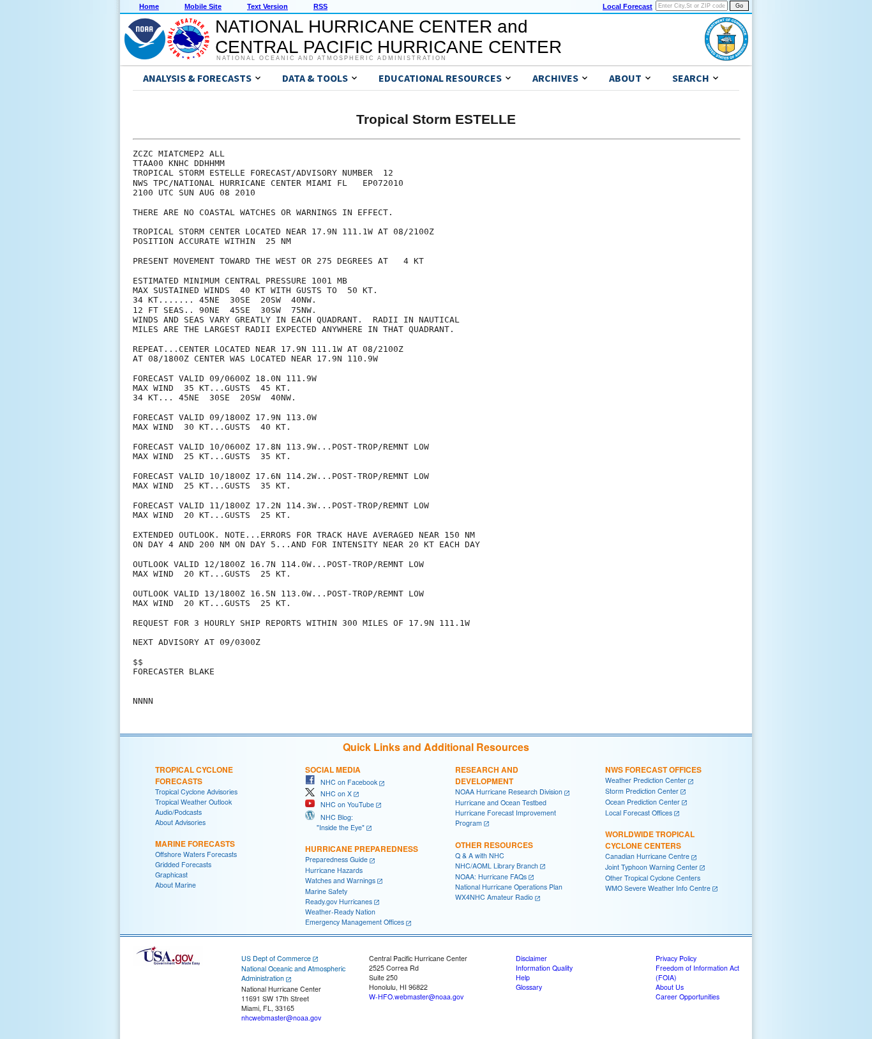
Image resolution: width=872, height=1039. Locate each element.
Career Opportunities (687, 996)
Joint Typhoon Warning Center (651, 867)
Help (523, 977)
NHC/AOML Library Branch (496, 865)
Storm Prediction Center (642, 791)
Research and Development (486, 775)
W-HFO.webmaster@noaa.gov (416, 996)
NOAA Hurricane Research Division (508, 791)
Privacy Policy (676, 958)
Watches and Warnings (340, 880)
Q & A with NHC (479, 855)
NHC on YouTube (344, 804)
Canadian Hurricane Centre (647, 856)
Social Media (333, 769)
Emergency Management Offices (354, 922)
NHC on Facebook (346, 782)
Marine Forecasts (195, 843)
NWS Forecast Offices (653, 769)
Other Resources (494, 845)
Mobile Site (203, 6)
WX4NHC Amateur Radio (494, 897)
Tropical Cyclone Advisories (196, 791)
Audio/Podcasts (178, 812)
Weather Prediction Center (645, 780)
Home (149, 6)
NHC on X (333, 793)
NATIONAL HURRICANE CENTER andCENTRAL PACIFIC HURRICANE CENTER (388, 37)
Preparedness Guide (336, 859)
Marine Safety (326, 891)
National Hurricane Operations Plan (508, 886)
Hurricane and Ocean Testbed (500, 802)
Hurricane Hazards (334, 870)
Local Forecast (627, 6)
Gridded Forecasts (183, 864)
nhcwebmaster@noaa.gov (281, 1017)
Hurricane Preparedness (361, 848)
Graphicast (171, 874)
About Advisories (180, 822)
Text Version (267, 6)
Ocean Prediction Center (642, 802)
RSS (320, 6)
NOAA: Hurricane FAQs (491, 876)
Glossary (529, 987)
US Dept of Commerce (276, 958)
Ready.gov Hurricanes (338, 901)
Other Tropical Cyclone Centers (652, 878)
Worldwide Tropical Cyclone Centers (650, 839)
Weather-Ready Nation (340, 911)
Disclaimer (531, 958)
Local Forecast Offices (638, 812)
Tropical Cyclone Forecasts (194, 775)
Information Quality (544, 968)
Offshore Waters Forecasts (196, 854)
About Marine (175, 885)
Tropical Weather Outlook (193, 802)
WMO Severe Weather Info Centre (657, 888)
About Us (670, 987)
